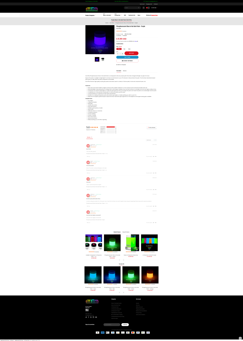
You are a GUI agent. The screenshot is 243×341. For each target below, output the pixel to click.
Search (137, 303)
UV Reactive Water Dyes (116, 309)
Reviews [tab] (88, 137)
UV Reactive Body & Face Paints (117, 316)
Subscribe (125, 324)
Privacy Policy (139, 312)
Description (119, 71)
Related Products (117, 232)
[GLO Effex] (91, 11)
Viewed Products (126, 232)
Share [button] (89, 156)
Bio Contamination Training (116, 314)
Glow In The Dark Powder (116, 303)
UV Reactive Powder (115, 310)
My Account (142, 4)
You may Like (121, 264)
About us (138, 305)
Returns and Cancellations (141, 310)
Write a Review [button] (152, 127)
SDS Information (114, 318)
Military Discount (139, 307)
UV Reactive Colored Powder (149, 255)
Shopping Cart (149, 4)
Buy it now (127, 57)
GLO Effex (118, 28)
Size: (119, 46)
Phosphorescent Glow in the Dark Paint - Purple (95, 153)
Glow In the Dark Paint (115, 305)
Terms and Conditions (140, 314)
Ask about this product (128, 61)
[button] (154, 156)
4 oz (129, 49)
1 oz (124, 49)
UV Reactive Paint (115, 307)
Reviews (124, 71)
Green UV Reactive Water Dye (131, 255)
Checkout (156, 4)
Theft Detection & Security (116, 312)
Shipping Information (140, 309)
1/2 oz (119, 49)
